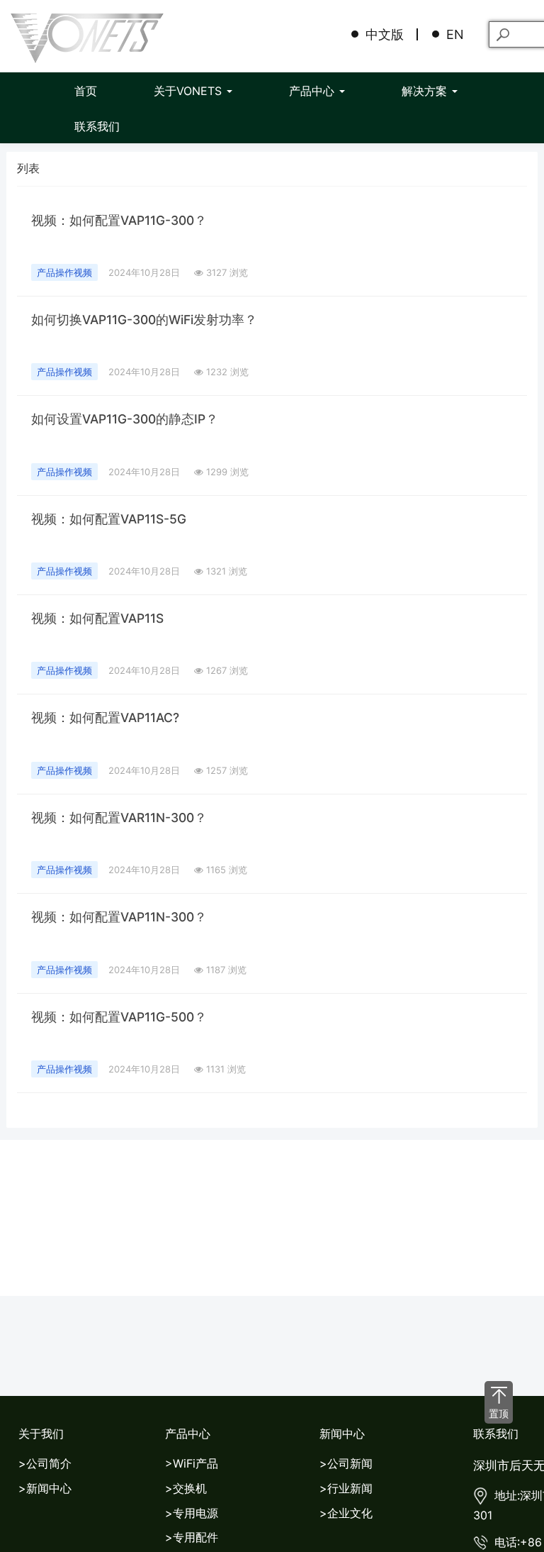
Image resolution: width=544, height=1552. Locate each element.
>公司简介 (45, 1463)
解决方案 (426, 91)
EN (455, 34)
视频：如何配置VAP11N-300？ (119, 916)
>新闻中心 (45, 1488)
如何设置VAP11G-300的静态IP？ (124, 418)
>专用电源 (191, 1513)
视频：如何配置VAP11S (97, 618)
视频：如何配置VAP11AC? (105, 717)
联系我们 (97, 126)
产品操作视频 (64, 272)
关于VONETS (189, 91)
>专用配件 (191, 1537)
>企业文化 (346, 1513)
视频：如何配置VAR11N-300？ (119, 817)
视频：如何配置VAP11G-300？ (119, 220)
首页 (85, 91)
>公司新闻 (346, 1463)
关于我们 (41, 1433)
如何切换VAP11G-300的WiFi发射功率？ (144, 319)
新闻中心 (342, 1433)
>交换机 (186, 1488)
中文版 (385, 34)
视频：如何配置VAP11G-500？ (119, 1016)
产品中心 (313, 91)
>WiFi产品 (191, 1463)
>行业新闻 (346, 1488)
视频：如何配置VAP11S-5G (108, 518)
